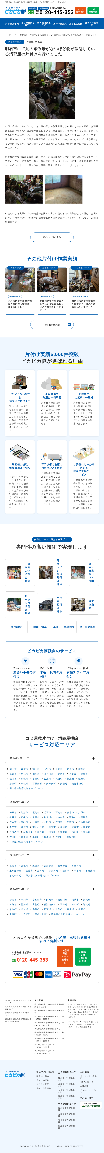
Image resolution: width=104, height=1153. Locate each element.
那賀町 (86, 904)
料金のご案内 (12, 24)
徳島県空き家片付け (66, 1127)
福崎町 (86, 832)
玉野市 (47, 769)
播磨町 (63, 832)
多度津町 (90, 871)
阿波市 (75, 900)
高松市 (13, 866)
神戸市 (13, 812)
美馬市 (86, 900)
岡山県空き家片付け (66, 1109)
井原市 (70, 769)
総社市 (82, 769)
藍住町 (70, 909)
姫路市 (24, 812)
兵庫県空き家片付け (66, 1115)
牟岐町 (13, 909)
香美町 (59, 837)
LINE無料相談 (93, 10)
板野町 (82, 909)
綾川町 (66, 871)
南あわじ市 (38, 827)
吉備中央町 (78, 784)
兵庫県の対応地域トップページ (26, 842)
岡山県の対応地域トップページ (26, 788)
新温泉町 (71, 837)
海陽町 (36, 909)
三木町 (40, 871)
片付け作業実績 (92, 24)
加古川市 (48, 817)
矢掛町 (59, 779)
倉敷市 (24, 769)
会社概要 (84, 1086)
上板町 (13, 914)
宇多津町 (53, 871)
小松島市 (37, 900)
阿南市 (49, 900)
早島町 (36, 779)
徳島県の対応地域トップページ (67, 914)
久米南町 (51, 784)
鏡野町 (82, 779)
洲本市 (70, 812)
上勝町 (36, 904)
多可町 (40, 832)
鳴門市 (24, 900)
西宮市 (59, 812)
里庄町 (47, 779)
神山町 (75, 904)
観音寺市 (62, 866)
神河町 (13, 837)
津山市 (36, 769)
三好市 (13, 904)
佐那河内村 (50, 904)
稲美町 (52, 832)
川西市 (36, 822)
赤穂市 (61, 817)
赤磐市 (61, 774)
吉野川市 (62, 900)
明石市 (38, 42)
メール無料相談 (80, 10)
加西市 (70, 822)
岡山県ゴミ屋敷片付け (66, 1079)
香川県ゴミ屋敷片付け (66, 1091)
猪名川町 (28, 832)
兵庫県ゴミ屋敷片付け (66, 1085)
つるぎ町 (25, 914)
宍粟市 (75, 827)
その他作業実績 (52, 325)
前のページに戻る (52, 237)
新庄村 (70, 779)
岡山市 (13, 769)
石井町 (63, 904)
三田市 (59, 822)
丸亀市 (24, 866)
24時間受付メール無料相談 (65, 956)
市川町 (75, 832)
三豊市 (29, 871)
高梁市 (13, 774)
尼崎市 (36, 812)
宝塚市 (84, 817)
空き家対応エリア (44, 24)
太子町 (24, 837)
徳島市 (13, 900)
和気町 (24, 779)
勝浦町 (24, 904)
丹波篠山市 (84, 822)
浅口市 (13, 779)
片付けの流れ (60, 24)
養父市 (13, 827)
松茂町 (47, 909)
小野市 (47, 822)
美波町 (24, 909)
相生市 (24, 817)
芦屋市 (82, 812)
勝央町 (13, 784)
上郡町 (36, 837)
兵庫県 (30, 42)
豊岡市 (36, 817)
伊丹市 (13, 817)
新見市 (24, 774)
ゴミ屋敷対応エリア (28, 24)
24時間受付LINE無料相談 (83, 956)
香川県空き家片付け (66, 1121)
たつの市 (14, 832)
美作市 (84, 774)
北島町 (59, 909)
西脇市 (73, 817)
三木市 (13, 822)
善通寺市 (48, 866)
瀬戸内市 (48, 774)
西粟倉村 (37, 784)
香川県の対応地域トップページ (42, 876)
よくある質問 (76, 24)
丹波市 (24, 827)
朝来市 (52, 827)
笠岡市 (59, 769)
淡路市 (63, 827)
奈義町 (24, 784)
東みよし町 (41, 914)
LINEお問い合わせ (89, 1082)
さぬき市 (76, 866)
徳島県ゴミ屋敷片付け (66, 1097)
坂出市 (36, 866)
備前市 (36, 774)
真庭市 (73, 774)
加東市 (86, 827)
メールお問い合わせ (88, 1077)
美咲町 (63, 784)
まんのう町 (15, 876)
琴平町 (77, 871)
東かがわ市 (15, 871)
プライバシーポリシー (88, 1091)
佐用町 (47, 837)
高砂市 (24, 822)
